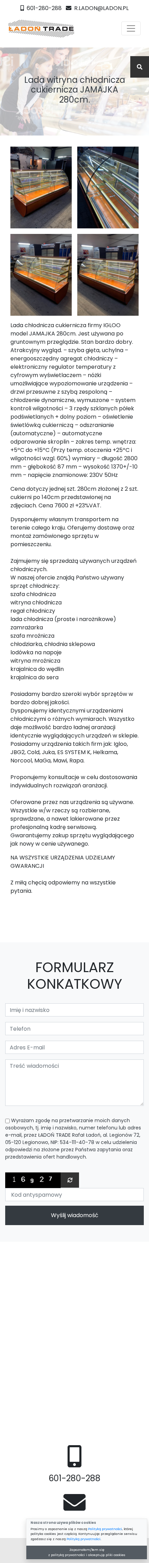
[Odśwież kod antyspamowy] (70, 1180)
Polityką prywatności (105, 1529)
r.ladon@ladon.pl (101, 8)
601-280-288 (43, 8)
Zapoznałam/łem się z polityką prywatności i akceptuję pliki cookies (86, 1552)
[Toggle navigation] (131, 28)
